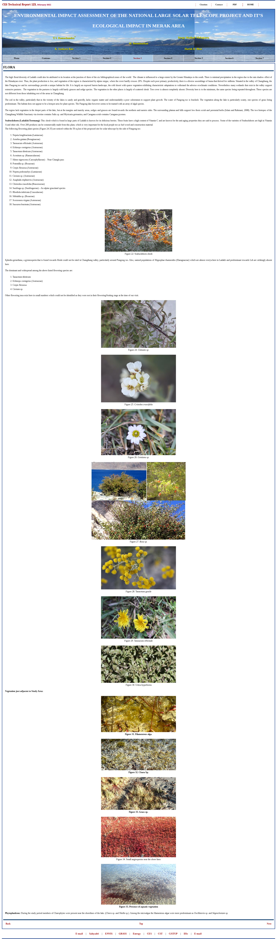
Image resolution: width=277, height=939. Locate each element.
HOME (250, 4)
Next (269, 923)
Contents (46, 58)
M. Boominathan (138, 43)
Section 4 (168, 58)
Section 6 (229, 58)
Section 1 (76, 58)
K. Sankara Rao (64, 49)
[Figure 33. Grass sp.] (138, 809)
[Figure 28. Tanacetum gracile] (138, 589)
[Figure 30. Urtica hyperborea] (138, 682)
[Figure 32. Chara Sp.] (138, 769)
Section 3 (137, 58)
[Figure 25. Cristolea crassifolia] (138, 402)
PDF (234, 4)
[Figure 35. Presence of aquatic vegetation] (138, 904)
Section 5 (199, 58)
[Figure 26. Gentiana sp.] (138, 454)
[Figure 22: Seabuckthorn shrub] (138, 251)
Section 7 (260, 58)
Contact (219, 4)
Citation (203, 4)
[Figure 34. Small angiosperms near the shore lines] (138, 856)
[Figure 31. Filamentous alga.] (138, 731)
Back (8, 923)
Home (17, 58)
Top (141, 923)
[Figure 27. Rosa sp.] (138, 539)
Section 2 (107, 58)
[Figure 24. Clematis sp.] (138, 347)
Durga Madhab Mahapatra (193, 37)
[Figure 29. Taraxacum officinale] (138, 638)
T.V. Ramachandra (64, 38)
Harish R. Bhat (193, 49)
